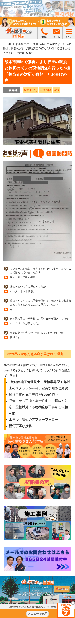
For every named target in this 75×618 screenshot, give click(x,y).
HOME (7, 44)
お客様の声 (22, 44)
